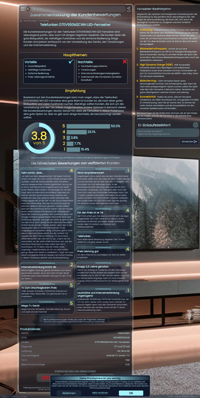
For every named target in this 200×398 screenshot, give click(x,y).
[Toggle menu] (23, 9)
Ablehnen (69, 393)
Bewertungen (30, 21)
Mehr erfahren (100, 392)
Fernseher (44, 21)
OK (131, 393)
